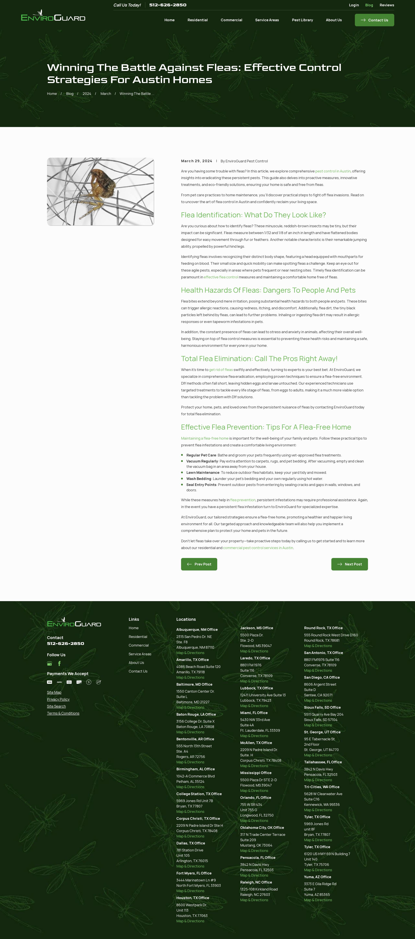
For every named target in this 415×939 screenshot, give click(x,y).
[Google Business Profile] (49, 663)
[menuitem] (74, 692)
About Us (136, 662)
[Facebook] (59, 663)
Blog (369, 5)
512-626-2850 (168, 5)
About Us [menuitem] (334, 20)
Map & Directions (190, 652)
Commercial (139, 645)
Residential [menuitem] (198, 20)
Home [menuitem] (169, 20)
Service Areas (140, 654)
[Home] (53, 14)
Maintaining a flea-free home (205, 438)
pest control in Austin (333, 171)
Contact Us (138, 671)
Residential (138, 636)
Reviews (387, 5)
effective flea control (221, 277)
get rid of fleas (221, 369)
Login (354, 5)
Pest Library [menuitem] (302, 20)
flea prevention (242, 499)
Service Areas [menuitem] (267, 20)
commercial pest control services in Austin (258, 547)
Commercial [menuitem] (231, 20)
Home (134, 627)
